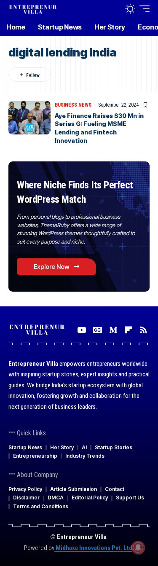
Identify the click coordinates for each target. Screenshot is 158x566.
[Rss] (143, 330)
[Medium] (113, 330)
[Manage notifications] (138, 547)
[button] (112, 9)
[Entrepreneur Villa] (32, 8)
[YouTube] (81, 330)
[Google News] (97, 330)
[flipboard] (128, 330)
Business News (73, 105)
